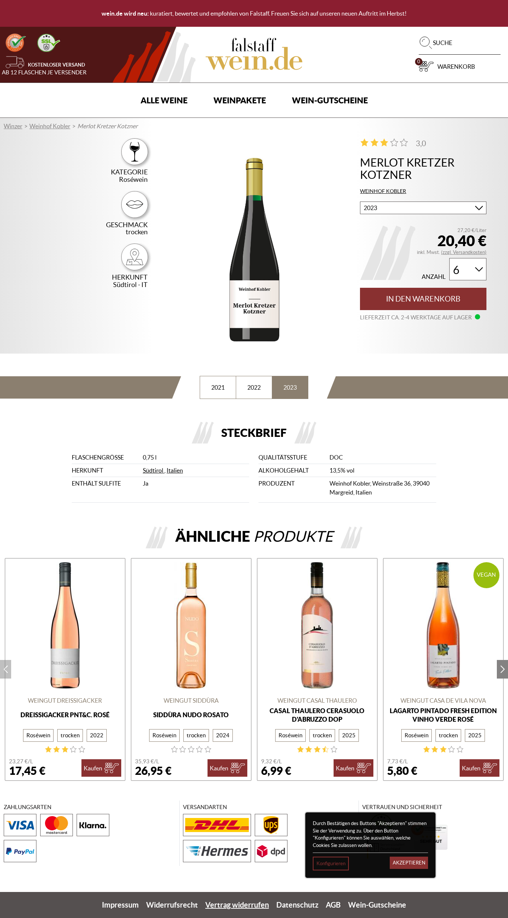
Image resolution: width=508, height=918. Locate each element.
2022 (254, 387)
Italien (175, 470)
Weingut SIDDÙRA (191, 700)
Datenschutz (297, 905)
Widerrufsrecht (172, 905)
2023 (290, 387)
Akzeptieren (409, 863)
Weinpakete (239, 100)
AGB (333, 905)
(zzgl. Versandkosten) (463, 252)
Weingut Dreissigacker (65, 700)
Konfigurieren (330, 863)
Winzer (13, 126)
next (502, 669)
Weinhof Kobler (49, 126)
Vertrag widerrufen (237, 905)
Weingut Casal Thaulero (317, 700)
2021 (218, 387)
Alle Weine (164, 100)
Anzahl (434, 277)
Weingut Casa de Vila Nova (443, 700)
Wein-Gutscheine (330, 100)
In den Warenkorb (423, 299)
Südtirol (153, 470)
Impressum (120, 905)
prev (5, 669)
